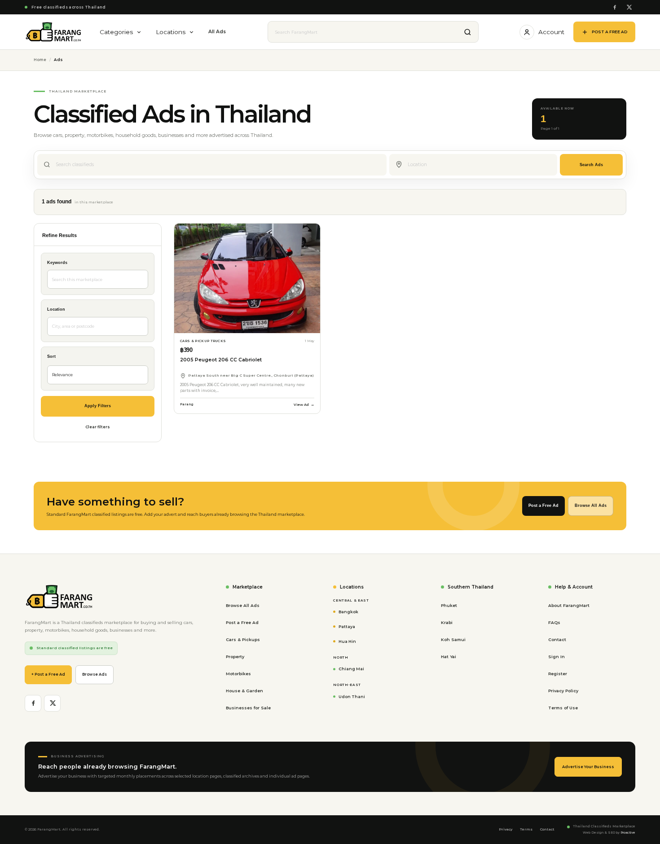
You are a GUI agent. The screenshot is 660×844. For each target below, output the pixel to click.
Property (235, 656)
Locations (170, 31)
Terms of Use (563, 707)
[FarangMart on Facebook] (614, 7)
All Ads (217, 32)
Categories (116, 31)
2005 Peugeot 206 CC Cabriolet (221, 360)
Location (56, 309)
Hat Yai (448, 656)
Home (40, 59)
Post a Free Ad (543, 505)
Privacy (505, 829)
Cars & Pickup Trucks (203, 341)
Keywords (57, 262)
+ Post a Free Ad (48, 674)
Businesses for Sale (248, 707)
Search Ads (591, 164)
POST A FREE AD (609, 31)
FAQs (554, 622)
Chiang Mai (351, 668)
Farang (187, 404)
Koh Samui (453, 639)
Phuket (449, 605)
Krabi (447, 622)
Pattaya (347, 626)
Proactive (627, 833)
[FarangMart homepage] (54, 32)
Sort (51, 356)
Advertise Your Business (588, 767)
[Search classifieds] (468, 32)
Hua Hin (347, 641)
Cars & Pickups (243, 639)
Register (557, 673)
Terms (526, 829)
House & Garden (244, 690)
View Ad (304, 404)
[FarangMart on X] (628, 7)
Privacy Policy (563, 690)
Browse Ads (94, 674)
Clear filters (97, 427)
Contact (557, 639)
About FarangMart (569, 605)
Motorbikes (238, 673)
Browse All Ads (591, 505)
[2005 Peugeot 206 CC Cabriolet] (247, 278)
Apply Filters (97, 406)
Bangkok (348, 611)
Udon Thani (352, 696)
